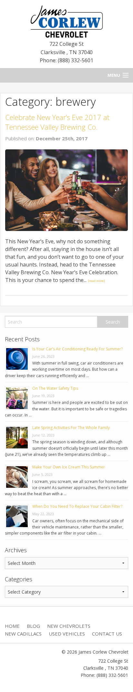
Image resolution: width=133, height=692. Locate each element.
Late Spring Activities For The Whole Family (71, 427)
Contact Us (107, 633)
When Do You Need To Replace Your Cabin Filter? (77, 506)
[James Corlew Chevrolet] (66, 21)
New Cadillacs (23, 633)
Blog (33, 626)
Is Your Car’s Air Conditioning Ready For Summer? (77, 349)
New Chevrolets (68, 626)
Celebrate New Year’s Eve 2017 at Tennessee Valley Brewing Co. (57, 122)
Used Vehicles (67, 633)
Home (12, 626)
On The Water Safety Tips (55, 388)
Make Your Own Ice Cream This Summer (68, 467)
